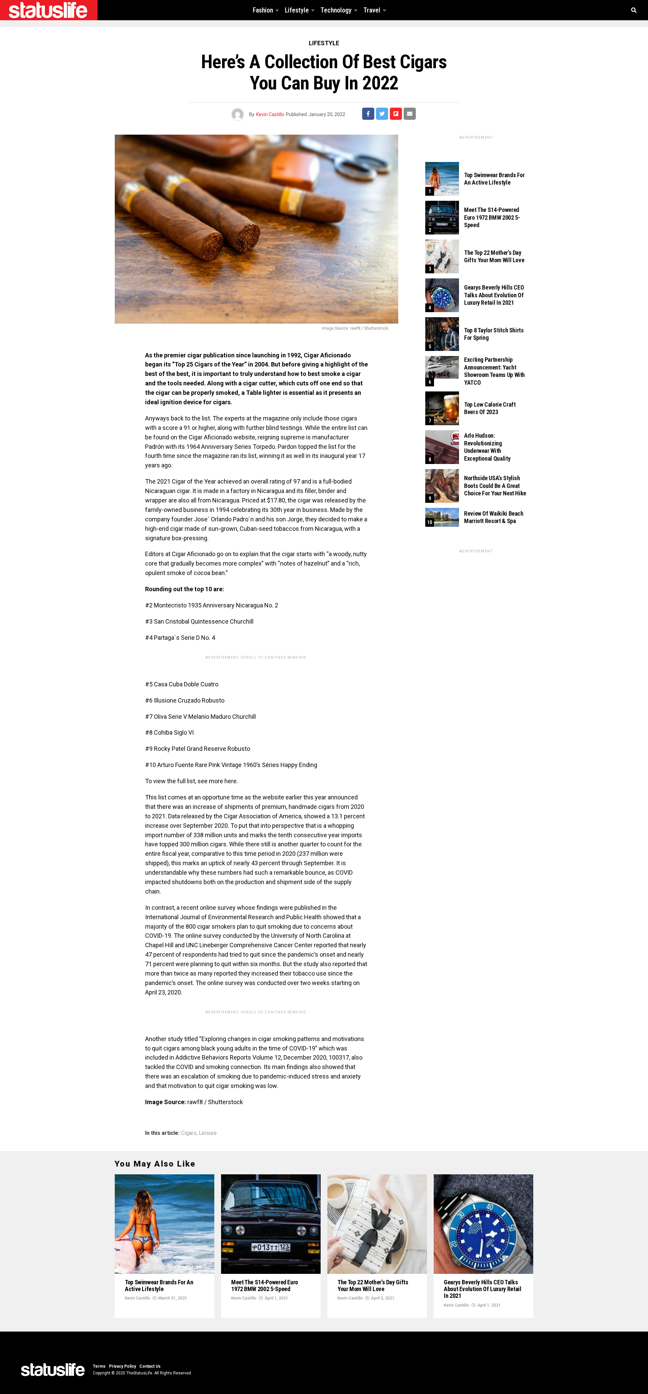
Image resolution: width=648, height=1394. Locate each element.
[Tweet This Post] (382, 114)
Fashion (263, 10)
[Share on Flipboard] (396, 114)
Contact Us (150, 1366)
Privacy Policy (122, 1366)
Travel (371, 10)
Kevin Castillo (270, 114)
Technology (336, 10)
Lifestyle (297, 10)
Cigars (188, 1133)
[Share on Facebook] (368, 114)
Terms (99, 1366)
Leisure (208, 1133)
